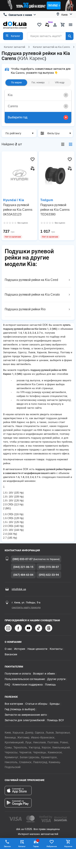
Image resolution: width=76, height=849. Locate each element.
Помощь (50, 684)
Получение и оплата (18, 673)
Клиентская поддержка (27, 684)
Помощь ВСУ (55, 720)
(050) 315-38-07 (49, 566)
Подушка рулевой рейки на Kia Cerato (32, 294)
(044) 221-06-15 (23, 566)
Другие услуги (56, 679)
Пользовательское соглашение (25, 679)
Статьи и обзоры (36, 703)
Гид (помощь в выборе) (20, 709)
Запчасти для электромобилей (25, 720)
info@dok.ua (19, 589)
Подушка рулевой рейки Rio (25, 309)
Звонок (7, 846)
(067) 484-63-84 (23, 574)
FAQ (7, 684)
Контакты (56, 648)
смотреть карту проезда (26, 607)
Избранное (52, 846)
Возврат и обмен (44, 673)
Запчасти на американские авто (26, 714)
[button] (13, 36)
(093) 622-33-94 (49, 574)
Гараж (36, 843)
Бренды (55, 703)
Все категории (14, 703)
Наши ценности (37, 648)
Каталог (22, 846)
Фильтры (53, 133)
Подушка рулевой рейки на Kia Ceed (31, 280)
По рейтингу (13, 133)
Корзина (68, 846)
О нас (8, 648)
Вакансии (11, 654)
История (19, 648)
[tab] (38, 95)
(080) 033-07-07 (22, 559)
